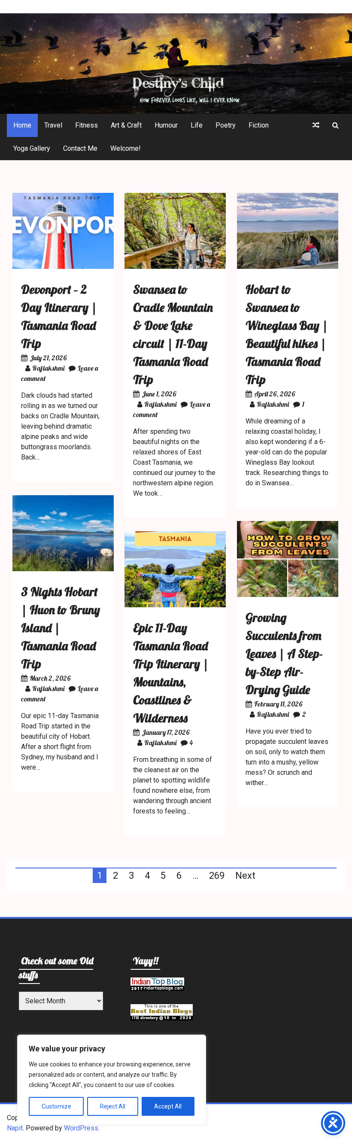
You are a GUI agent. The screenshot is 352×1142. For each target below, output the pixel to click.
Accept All (168, 1106)
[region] (111, 1080)
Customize (56, 1106)
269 (217, 875)
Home (22, 125)
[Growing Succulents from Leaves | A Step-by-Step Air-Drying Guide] (287, 595)
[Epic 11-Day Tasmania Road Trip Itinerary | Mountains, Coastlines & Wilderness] (175, 605)
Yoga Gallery (31, 148)
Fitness (86, 125)
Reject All (112, 1106)
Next (245, 875)
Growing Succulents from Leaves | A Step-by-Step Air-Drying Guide (284, 653)
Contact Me (80, 148)
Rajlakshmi (48, 368)
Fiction (259, 125)
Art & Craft (126, 125)
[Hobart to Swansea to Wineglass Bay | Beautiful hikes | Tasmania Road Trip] (287, 266)
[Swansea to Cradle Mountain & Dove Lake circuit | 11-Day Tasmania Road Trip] (175, 266)
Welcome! (125, 148)
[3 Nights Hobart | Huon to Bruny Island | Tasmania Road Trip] (63, 569)
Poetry (225, 125)
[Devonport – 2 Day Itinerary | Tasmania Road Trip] (63, 266)
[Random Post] (316, 125)
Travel (53, 125)
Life (197, 125)
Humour (166, 125)
